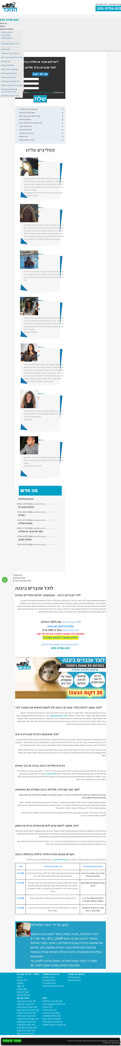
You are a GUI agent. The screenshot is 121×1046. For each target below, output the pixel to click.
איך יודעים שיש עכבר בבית (11, 57)
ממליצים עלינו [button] (40, 150)
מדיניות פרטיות (107, 1043)
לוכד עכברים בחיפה (25, 1004)
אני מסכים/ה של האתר (42, 92)
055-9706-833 (9, 20)
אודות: (21, 515)
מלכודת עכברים (25, 129)
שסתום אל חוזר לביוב (9, 69)
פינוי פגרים (5, 49)
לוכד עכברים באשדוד (26, 1024)
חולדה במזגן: (25, 539)
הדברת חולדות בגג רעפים (53, 986)
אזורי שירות (20, 578)
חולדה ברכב (6, 35)
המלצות (20, 983)
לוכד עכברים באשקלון (26, 1021)
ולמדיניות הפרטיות (34, 92)
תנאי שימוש (115, 1043)
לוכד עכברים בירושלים (26, 1013)
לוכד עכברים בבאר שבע (27, 1007)
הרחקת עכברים (25, 119)
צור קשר (20, 986)
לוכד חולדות (22, 980)
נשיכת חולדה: (25, 523)
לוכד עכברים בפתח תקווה (28, 1018)
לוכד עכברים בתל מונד (10, 95)
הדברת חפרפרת (49, 983)
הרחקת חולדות (7, 38)
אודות (2, 26)
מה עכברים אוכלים (8, 77)
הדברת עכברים (49, 980)
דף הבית (3, 23)
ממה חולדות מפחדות (9, 89)
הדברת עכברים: (26, 507)
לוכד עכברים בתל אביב (10, 43)
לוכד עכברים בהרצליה (26, 1015)
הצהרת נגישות (23, 992)
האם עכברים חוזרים (9, 73)
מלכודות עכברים (7, 65)
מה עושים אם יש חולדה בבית (30, 123)
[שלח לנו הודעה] (5, 581)
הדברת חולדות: (26, 499)
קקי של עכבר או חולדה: (30, 531)
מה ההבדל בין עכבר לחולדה (12, 85)
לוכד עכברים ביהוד (8, 91)
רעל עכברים (6, 61)
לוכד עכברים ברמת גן (26, 1030)
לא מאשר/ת (7, 1041)
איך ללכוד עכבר (25, 126)
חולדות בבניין (50, 773)
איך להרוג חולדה (50, 1010)
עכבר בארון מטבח (26, 133)
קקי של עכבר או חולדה (10, 53)
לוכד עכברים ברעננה (25, 1033)
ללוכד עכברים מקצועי (59, 715)
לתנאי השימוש (47, 92)
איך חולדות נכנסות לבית (10, 81)
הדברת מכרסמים (6, 29)
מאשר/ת (17, 1041)
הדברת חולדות (6, 32)
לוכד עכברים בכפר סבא (27, 1027)
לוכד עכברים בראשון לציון (28, 1010)
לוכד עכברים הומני (26, 140)
